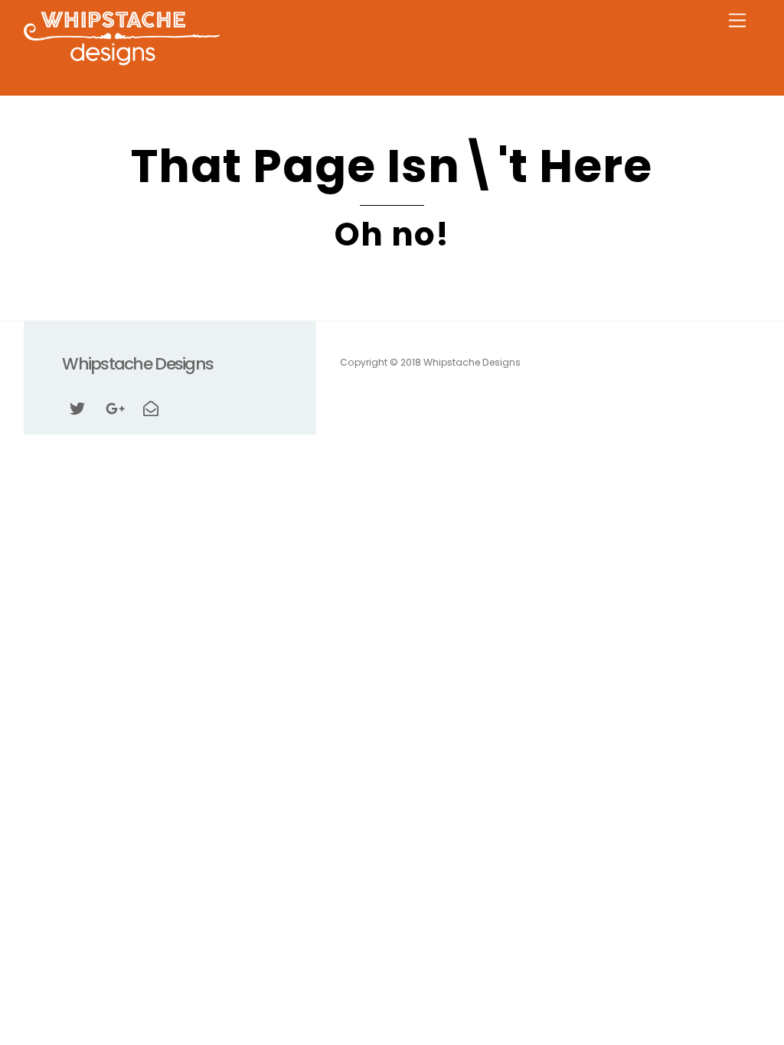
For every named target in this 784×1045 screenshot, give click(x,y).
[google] (114, 407)
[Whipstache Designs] (122, 60)
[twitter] (77, 407)
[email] (151, 407)
